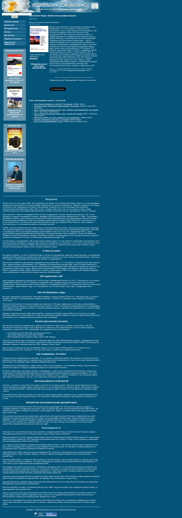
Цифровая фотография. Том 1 (14, 152)
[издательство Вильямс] (51, 12)
